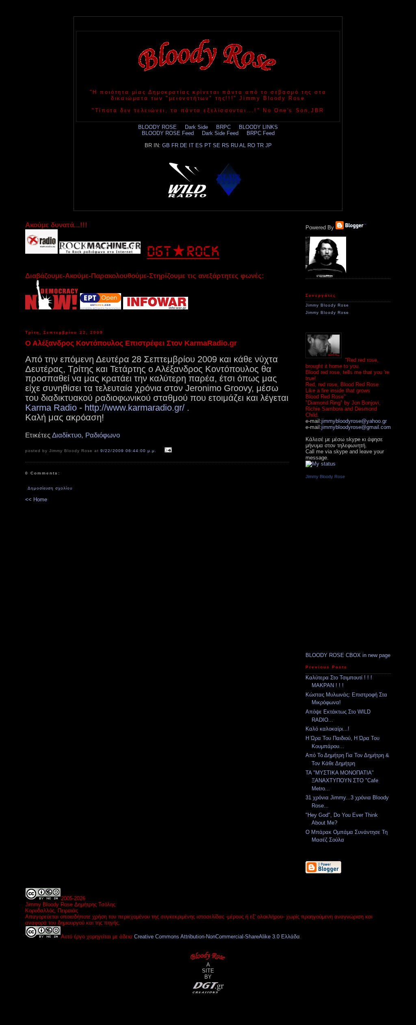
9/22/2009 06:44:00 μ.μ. (128, 450)
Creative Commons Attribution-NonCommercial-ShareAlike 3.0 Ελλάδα (217, 937)
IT (191, 145)
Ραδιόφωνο (102, 435)
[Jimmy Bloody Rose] (326, 275)
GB (166, 145)
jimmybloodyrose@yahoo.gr (354, 421)
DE (183, 145)
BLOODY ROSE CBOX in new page (348, 655)
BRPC (223, 127)
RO (251, 145)
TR (260, 145)
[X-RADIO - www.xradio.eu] (41, 252)
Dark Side (196, 127)
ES (199, 145)
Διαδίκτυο (66, 435)
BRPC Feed (261, 133)
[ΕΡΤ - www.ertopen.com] (100, 307)
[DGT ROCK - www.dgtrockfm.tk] (182, 252)
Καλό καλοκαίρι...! (327, 729)
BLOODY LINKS (258, 127)
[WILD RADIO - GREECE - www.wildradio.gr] (187, 177)
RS (225, 145)
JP (268, 145)
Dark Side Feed (220, 133)
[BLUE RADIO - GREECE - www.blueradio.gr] (229, 177)
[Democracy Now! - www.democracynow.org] (51, 307)
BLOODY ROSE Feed (168, 133)
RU (234, 145)
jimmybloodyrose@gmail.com (356, 427)
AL (242, 145)
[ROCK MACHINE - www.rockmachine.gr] (100, 252)
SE (216, 145)
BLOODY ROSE (157, 127)
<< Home (36, 499)
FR (174, 145)
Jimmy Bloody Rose (327, 305)
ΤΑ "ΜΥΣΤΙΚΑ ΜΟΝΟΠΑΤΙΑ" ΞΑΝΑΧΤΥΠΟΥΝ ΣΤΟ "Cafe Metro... (342, 781)
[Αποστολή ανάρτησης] (167, 450)
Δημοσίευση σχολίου (50, 488)
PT (207, 145)
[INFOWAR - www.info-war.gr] (155, 307)
